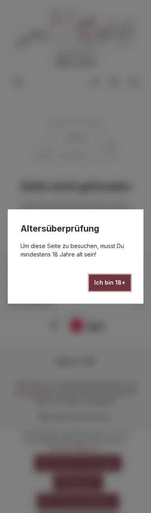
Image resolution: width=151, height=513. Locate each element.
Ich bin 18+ (109, 282)
